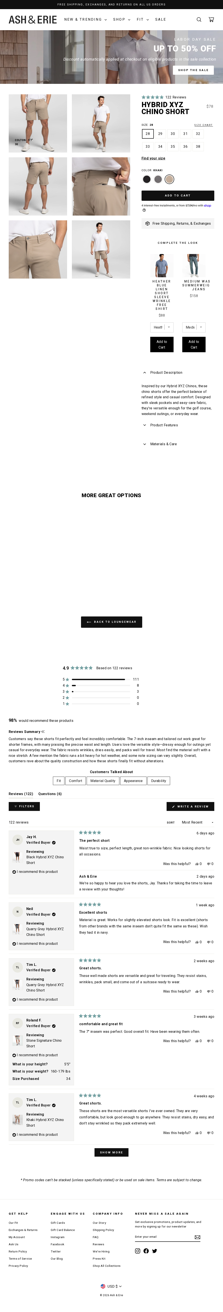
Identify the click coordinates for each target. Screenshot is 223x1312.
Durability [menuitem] (158, 781)
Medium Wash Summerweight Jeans (199, 285)
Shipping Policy (103, 1230)
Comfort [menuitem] (75, 781)
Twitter (56, 1251)
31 (185, 134)
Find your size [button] (154, 158)
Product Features (164, 425)
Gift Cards (58, 1222)
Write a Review (195, 808)
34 (160, 146)
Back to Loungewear (115, 621)
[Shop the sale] (111, 57)
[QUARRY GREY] (158, 181)
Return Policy (18, 1251)
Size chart (203, 125)
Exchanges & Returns (23, 1230)
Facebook (57, 1244)
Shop (120, 19)
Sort (171, 822)
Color (152, 170)
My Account (17, 1237)
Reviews (98, 1244)
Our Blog (57, 1258)
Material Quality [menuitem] (102, 781)
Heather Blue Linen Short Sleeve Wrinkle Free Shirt (161, 295)
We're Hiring (101, 1251)
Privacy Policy (18, 1265)
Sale (160, 19)
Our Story (99, 1222)
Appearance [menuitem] (133, 781)
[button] (164, 97)
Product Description (166, 372)
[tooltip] (42, 731)
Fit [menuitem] (59, 781)
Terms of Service (20, 1258)
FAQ (95, 1237)
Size (177, 124)
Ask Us (13, 1244)
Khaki (169, 179)
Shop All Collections (106, 1265)
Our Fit (13, 1222)
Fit (141, 19)
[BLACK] (147, 181)
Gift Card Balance (63, 1230)
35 (173, 146)
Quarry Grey (158, 179)
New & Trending (83, 19)
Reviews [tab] (21, 795)
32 (198, 134)
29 (160, 134)
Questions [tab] (50, 795)
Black (146, 179)
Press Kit (99, 1258)
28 (148, 134)
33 (148, 146)
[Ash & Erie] (33, 20)
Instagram (58, 1237)
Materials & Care (163, 444)
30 (173, 134)
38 (198, 146)
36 (185, 146)
